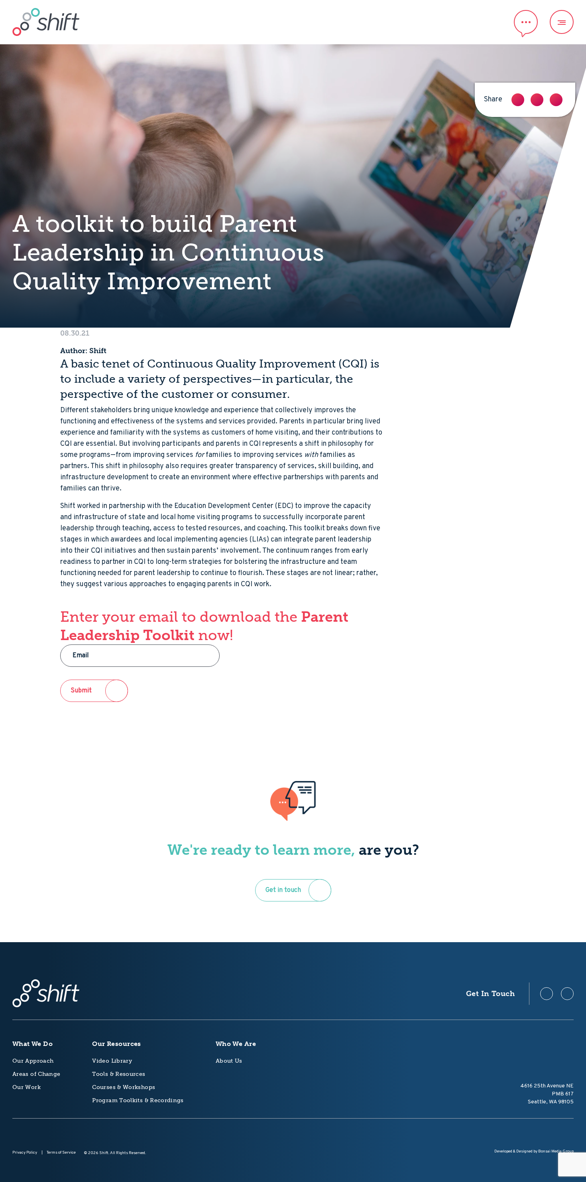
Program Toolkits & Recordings (137, 1100)
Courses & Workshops (123, 1087)
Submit (81, 691)
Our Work (26, 1087)
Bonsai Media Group (556, 1151)
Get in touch (283, 890)
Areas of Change (36, 1074)
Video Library (112, 1060)
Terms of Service (61, 1152)
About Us (229, 1060)
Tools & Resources (118, 1074)
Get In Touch (490, 993)
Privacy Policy (24, 1152)
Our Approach (32, 1060)
